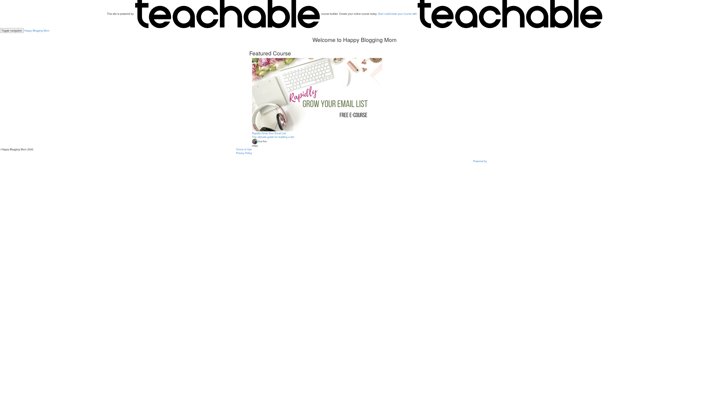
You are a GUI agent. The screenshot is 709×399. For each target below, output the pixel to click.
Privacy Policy (244, 153)
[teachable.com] (227, 14)
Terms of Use (244, 149)
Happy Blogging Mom (36, 30)
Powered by (480, 161)
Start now (383, 14)
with (403, 14)
